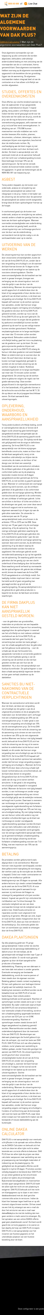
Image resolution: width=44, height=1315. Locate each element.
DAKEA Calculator (10, 41)
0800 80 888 (13, 3)
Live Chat (32, 3)
